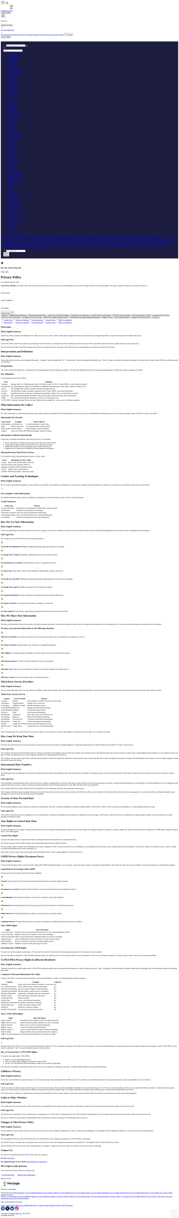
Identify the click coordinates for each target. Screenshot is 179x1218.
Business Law (12, 65)
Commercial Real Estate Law (17, 213)
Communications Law (14, 76)
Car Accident (11, 198)
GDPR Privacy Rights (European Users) (56, 317)
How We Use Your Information (80, 315)
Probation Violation (13, 114)
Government (11, 147)
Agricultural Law (13, 69)
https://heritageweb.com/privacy (36, 1162)
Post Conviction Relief (14, 112)
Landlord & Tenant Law (15, 216)
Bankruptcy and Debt (14, 54)
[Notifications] (3, 16)
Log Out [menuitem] (69, 35)
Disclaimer (52, 1205)
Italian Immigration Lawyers (106, 1193)
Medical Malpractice (14, 200)
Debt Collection (12, 60)
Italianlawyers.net (6, 11)
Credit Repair (11, 58)
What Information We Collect (37, 315)
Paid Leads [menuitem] (48, 35)
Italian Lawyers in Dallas (77, 1196)
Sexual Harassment (13, 177)
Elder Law (10, 224)
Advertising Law (13, 67)
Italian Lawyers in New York (150, 1196)
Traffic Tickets (12, 116)
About (3, 1205)
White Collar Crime (13, 118)
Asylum (10, 153)
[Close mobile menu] (6, 3)
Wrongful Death (12, 209)
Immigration (11, 151)
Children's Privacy (107, 317)
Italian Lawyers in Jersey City (114, 1196)
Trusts (9, 231)
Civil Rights (11, 91)
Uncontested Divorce (14, 138)
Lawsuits (10, 185)
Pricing (13, 1205)
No (7, 272)
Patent (9, 166)
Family (9, 123)
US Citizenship (12, 159)
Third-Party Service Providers (121, 315)
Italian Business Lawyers (39, 1193)
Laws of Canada (12, 142)
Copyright (10, 164)
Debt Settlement (12, 62)
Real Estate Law (12, 211)
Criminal (10, 99)
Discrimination (12, 95)
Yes (3, 272)
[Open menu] (3, 2)
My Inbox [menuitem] (21, 35)
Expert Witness (12, 121)
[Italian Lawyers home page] (11, 9)
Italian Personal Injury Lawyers (126, 1193)
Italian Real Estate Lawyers (145, 1193)
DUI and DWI (12, 104)
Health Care (11, 84)
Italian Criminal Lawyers (56, 1193)
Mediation (10, 192)
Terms (46, 1205)
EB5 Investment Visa (14, 155)
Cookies (41, 1205)
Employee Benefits (13, 173)
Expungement (12, 106)
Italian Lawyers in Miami (132, 1196)
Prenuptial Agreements (14, 136)
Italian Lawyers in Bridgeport (41, 1196)
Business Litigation (13, 75)
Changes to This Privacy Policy (140, 317)
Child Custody (12, 129)
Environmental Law (14, 82)
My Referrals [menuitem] (29, 35)
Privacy (9, 97)
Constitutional (12, 93)
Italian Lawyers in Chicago (60, 1196)
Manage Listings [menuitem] (39, 35)
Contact (7, 1205)
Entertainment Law (13, 80)
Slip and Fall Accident (14, 205)
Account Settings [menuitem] (58, 35)
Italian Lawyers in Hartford (95, 1196)
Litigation (10, 190)
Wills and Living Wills (14, 233)
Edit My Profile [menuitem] (12, 35)
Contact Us (155, 317)
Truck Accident (12, 207)
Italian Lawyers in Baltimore (22, 1196)
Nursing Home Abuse (14, 201)
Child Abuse (11, 127)
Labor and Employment (15, 172)
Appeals (10, 187)
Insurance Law (12, 160)
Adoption (10, 125)
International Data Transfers (161, 315)
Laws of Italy (11, 145)
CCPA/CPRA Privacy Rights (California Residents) (85, 317)
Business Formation (13, 73)
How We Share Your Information (101, 315)
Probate (9, 229)
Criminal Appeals (13, 101)
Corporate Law (12, 78)
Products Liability (13, 203)
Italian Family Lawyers (88, 1193)
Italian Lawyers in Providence (19, 1198)
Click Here (10, 1158)
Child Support (12, 131)
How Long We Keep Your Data (141, 315)
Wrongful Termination (14, 183)
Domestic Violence (13, 103)
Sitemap (70, 1205)
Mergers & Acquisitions (15, 90)
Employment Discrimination (16, 175)
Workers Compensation (15, 181)
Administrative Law (14, 149)
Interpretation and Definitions (18, 315)
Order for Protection (14, 134)
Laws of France (12, 144)
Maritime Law (12, 88)
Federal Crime (12, 108)
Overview (4, 315)
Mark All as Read (7, 25)
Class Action (11, 188)
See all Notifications (7, 30)
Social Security (12, 179)
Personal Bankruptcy (14, 63)
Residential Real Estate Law (16, 218)
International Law (13, 170)
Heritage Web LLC (16, 1213)
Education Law (12, 119)
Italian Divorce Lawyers (73, 1193)
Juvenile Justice (12, 110)
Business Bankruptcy (14, 56)
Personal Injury (12, 194)
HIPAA (64, 1205)
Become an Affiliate (22, 1205)
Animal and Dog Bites (14, 196)
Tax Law (10, 220)
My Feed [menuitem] (4, 35)
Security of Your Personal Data (11, 317)
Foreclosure (11, 214)
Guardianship (11, 226)
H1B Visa (10, 157)
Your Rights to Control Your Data (32, 317)
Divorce (10, 132)
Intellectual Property (14, 162)
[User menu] (1, 32)
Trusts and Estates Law (15, 222)
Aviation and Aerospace (15, 71)
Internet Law (11, 86)
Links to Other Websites (122, 317)
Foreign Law (11, 140)
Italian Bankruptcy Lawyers (22, 1193)
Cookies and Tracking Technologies (58, 315)
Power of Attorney (13, 228)
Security (59, 1205)
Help (31, 1205)
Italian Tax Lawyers (161, 1193)
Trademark (11, 168)
